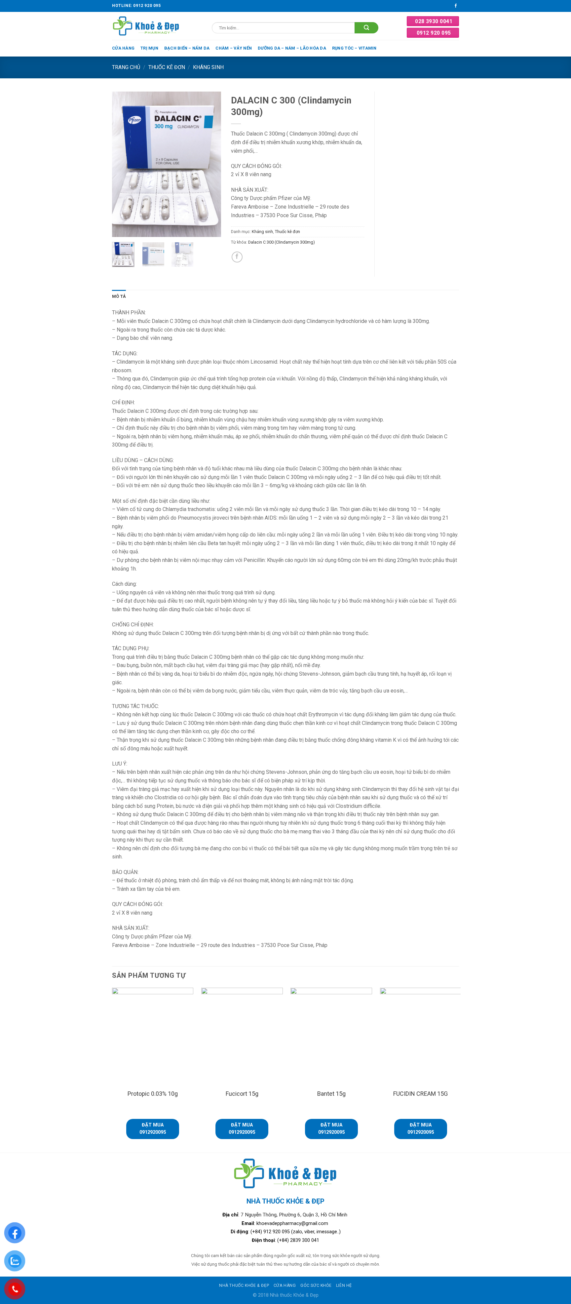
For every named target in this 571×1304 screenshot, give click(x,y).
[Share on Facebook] (237, 257)
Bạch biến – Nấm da (187, 48)
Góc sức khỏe (315, 1285)
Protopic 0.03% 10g (153, 1093)
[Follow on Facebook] (456, 6)
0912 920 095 (434, 33)
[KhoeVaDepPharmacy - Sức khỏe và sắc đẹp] (146, 26)
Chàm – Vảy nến (233, 48)
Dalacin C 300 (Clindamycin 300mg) (281, 242)
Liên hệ (344, 1285)
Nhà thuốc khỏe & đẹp (244, 1285)
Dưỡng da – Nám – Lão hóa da (292, 48)
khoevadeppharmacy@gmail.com (292, 1223)
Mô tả (119, 296)
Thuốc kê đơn (166, 67)
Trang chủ (126, 67)
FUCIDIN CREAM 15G (420, 1093)
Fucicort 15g (242, 1093)
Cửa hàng (123, 48)
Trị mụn (149, 48)
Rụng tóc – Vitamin (354, 48)
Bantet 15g (331, 1093)
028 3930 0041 (433, 21)
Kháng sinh (208, 67)
